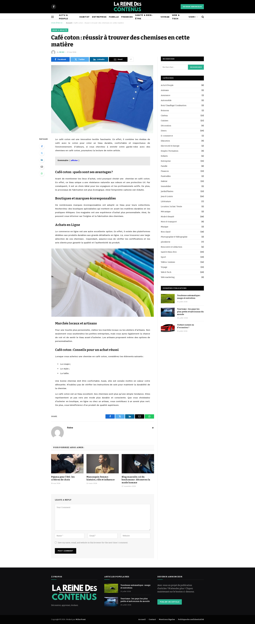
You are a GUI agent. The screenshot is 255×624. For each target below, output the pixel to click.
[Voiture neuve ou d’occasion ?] (168, 328)
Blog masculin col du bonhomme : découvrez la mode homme (136, 480)
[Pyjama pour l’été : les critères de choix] (67, 463)
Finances (127, 17)
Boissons (165, 110)
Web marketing (168, 277)
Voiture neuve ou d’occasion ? (185, 326)
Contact (152, 619)
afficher (74, 160)
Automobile (166, 100)
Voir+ (192, 17)
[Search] (202, 17)
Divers (164, 131)
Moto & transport (169, 222)
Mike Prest (81, 619)
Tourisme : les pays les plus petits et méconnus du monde (190, 312)
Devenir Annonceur (192, 7)
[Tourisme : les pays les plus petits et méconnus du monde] (168, 312)
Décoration (166, 126)
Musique (164, 227)
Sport (163, 257)
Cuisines (164, 121)
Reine (61, 52)
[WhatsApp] (41, 173)
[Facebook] (41, 146)
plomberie (165, 242)
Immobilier (166, 186)
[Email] (41, 166)
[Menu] (52, 17)
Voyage (165, 17)
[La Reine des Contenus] (127, 6)
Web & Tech (175, 17)
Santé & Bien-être (144, 17)
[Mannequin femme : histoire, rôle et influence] (102, 463)
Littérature (166, 201)
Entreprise (99, 17)
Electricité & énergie (170, 146)
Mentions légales (167, 619)
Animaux (165, 90)
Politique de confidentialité (191, 619)
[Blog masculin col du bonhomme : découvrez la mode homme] (138, 463)
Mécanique (166, 211)
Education (165, 141)
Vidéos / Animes (168, 262)
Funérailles (166, 176)
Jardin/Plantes (167, 191)
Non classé (166, 232)
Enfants (164, 156)
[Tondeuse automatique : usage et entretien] (168, 298)
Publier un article (169, 602)
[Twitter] (41, 153)
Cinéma (164, 115)
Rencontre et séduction (171, 247)
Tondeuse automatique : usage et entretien (189, 296)
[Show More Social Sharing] (130, 59)
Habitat (84, 17)
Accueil (69, 23)
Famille (114, 17)
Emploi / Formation (169, 151)
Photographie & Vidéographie (174, 237)
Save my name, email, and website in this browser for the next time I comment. (93, 543)
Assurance (165, 95)
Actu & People (63, 17)
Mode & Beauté (59, 30)
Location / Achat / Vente (171, 206)
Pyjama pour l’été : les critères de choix (63, 478)
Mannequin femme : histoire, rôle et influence (100, 478)
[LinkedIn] (41, 159)
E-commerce (167, 136)
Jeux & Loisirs (167, 196)
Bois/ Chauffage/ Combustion (173, 105)
